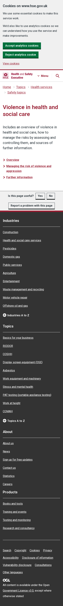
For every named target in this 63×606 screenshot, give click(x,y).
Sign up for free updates (18, 459)
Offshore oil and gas (15, 305)
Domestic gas (11, 256)
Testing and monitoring (17, 520)
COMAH (8, 411)
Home (7, 87)
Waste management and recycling (23, 289)
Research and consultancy (19, 528)
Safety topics (16, 92)
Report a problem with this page (31, 205)
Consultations (43, 565)
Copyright (20, 550)
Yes (40, 196)
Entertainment (11, 281)
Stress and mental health (18, 386)
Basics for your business (18, 337)
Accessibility (11, 557)
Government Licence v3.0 (18, 590)
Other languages (13, 572)
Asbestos (9, 370)
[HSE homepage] (18, 76)
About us (8, 443)
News (6, 451)
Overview (12, 160)
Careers (7, 484)
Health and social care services (22, 240)
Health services (41, 87)
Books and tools (13, 503)
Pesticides (9, 248)
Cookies (35, 550)
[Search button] (57, 76)
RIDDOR (8, 346)
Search (7, 550)
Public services (12, 265)
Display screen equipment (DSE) (23, 362)
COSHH (7, 354)
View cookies (11, 63)
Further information (19, 177)
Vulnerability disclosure (17, 565)
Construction (10, 232)
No (51, 196)
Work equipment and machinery (22, 378)
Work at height (11, 403)
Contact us (9, 467)
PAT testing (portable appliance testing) (27, 395)
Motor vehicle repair (15, 297)
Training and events (14, 511)
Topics (21, 87)
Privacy (47, 550)
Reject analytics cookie (20, 54)
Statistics (9, 476)
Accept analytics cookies (21, 45)
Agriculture (9, 273)
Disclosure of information (37, 557)
